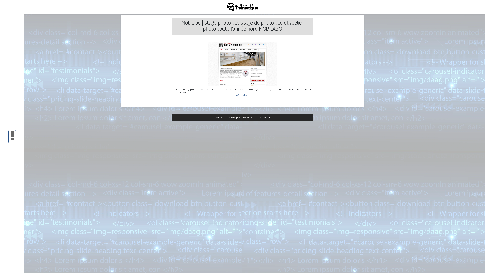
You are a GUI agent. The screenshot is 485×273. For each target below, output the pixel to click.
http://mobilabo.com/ (242, 95)
